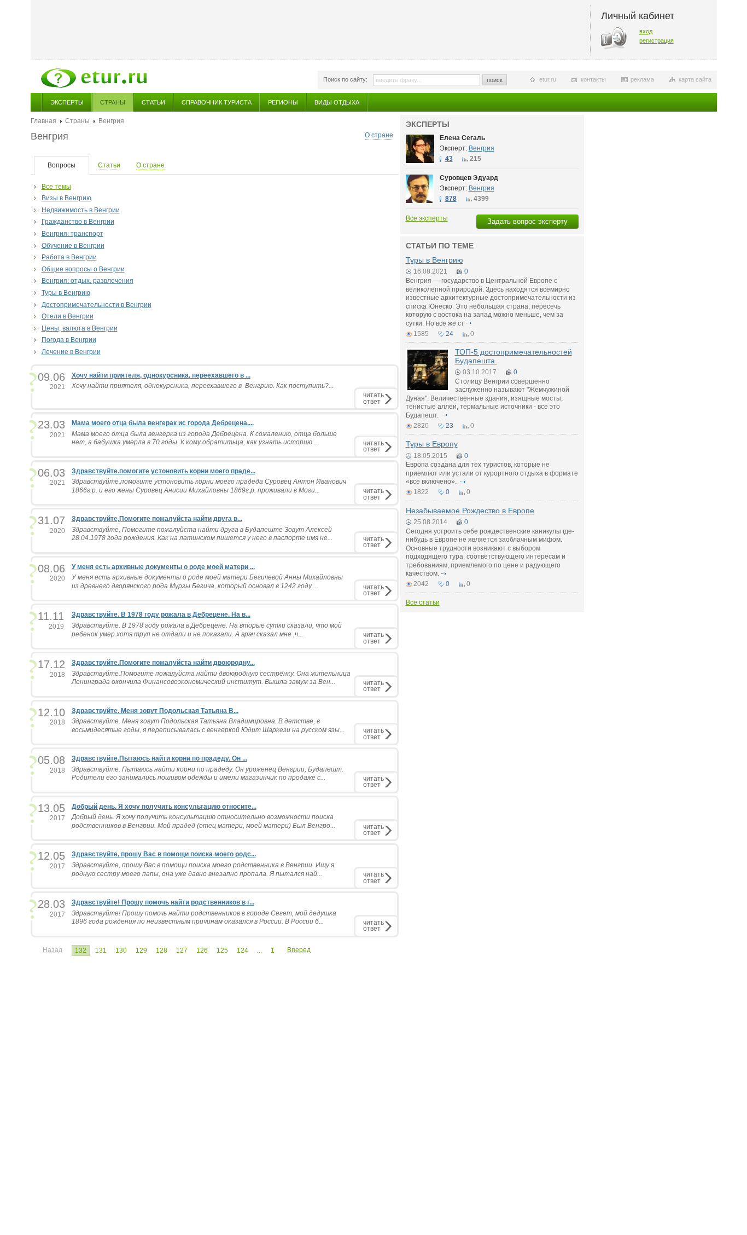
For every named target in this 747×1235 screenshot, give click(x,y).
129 (141, 950)
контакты (593, 79)
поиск (495, 80)
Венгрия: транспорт (72, 233)
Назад (52, 950)
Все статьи (423, 602)
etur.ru (547, 79)
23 (449, 426)
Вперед (299, 950)
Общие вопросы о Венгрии (83, 269)
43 (449, 159)
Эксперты (67, 102)
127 (182, 950)
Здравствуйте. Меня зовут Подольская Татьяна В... (155, 711)
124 (242, 950)
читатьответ (373, 398)
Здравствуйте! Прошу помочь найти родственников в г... (163, 902)
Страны (112, 102)
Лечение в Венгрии (71, 352)
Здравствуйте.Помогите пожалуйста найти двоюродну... (163, 662)
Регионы (283, 102)
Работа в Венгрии (69, 257)
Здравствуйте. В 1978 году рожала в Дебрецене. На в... (161, 614)
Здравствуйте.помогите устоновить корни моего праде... (163, 471)
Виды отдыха (336, 102)
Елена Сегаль (462, 138)
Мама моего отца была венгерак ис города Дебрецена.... (163, 423)
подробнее (469, 323)
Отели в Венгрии (68, 316)
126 (202, 950)
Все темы (56, 186)
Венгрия (481, 148)
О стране (379, 135)
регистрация (656, 40)
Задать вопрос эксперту (527, 221)
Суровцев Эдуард (469, 178)
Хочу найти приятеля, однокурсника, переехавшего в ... (161, 375)
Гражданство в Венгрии (78, 221)
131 (101, 950)
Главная (43, 121)
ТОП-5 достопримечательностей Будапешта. (513, 355)
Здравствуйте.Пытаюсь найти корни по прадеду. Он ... (159, 758)
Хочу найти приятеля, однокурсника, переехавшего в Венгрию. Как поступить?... (203, 386)
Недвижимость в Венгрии (81, 210)
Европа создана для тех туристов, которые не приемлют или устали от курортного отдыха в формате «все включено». (492, 473)
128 (161, 950)
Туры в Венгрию (66, 293)
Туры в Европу (432, 443)
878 (451, 198)
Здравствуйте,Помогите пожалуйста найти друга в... (157, 519)
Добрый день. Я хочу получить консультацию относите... (164, 806)
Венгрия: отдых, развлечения (87, 281)
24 (449, 334)
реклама (642, 79)
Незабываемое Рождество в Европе (470, 510)
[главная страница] (94, 78)
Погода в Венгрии (69, 340)
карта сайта (695, 79)
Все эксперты (427, 218)
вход (645, 31)
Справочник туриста (217, 102)
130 (121, 950)
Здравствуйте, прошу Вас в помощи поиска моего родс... (164, 854)
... (259, 950)
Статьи (153, 102)
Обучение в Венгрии (73, 246)
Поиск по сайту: (345, 79)
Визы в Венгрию (66, 198)
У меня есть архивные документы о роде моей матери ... (163, 567)
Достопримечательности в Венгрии (96, 305)
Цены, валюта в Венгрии (80, 328)
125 (222, 950)
